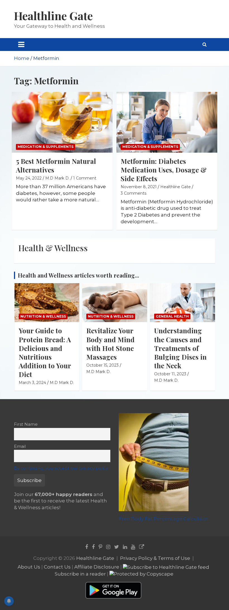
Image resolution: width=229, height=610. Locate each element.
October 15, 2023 (102, 365)
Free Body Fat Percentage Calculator (163, 518)
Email (20, 446)
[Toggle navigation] (21, 44)
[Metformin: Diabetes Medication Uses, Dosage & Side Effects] (167, 122)
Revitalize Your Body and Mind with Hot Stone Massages (110, 343)
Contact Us (57, 567)
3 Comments (133, 193)
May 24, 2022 (29, 178)
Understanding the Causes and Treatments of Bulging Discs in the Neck (180, 348)
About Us (29, 567)
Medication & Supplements (45, 147)
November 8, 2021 (139, 186)
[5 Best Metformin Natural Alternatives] (62, 122)
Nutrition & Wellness (43, 316)
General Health (172, 316)
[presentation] (203, 268)
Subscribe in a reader (80, 574)
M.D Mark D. (57, 178)
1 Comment (84, 178)
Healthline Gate (53, 15)
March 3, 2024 (32, 382)
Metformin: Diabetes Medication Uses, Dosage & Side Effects (164, 170)
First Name (26, 424)
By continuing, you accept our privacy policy (61, 468)
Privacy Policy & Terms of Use (155, 558)
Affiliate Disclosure (96, 567)
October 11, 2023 (170, 373)
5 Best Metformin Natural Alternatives (56, 165)
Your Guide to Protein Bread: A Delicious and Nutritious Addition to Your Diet (45, 352)
